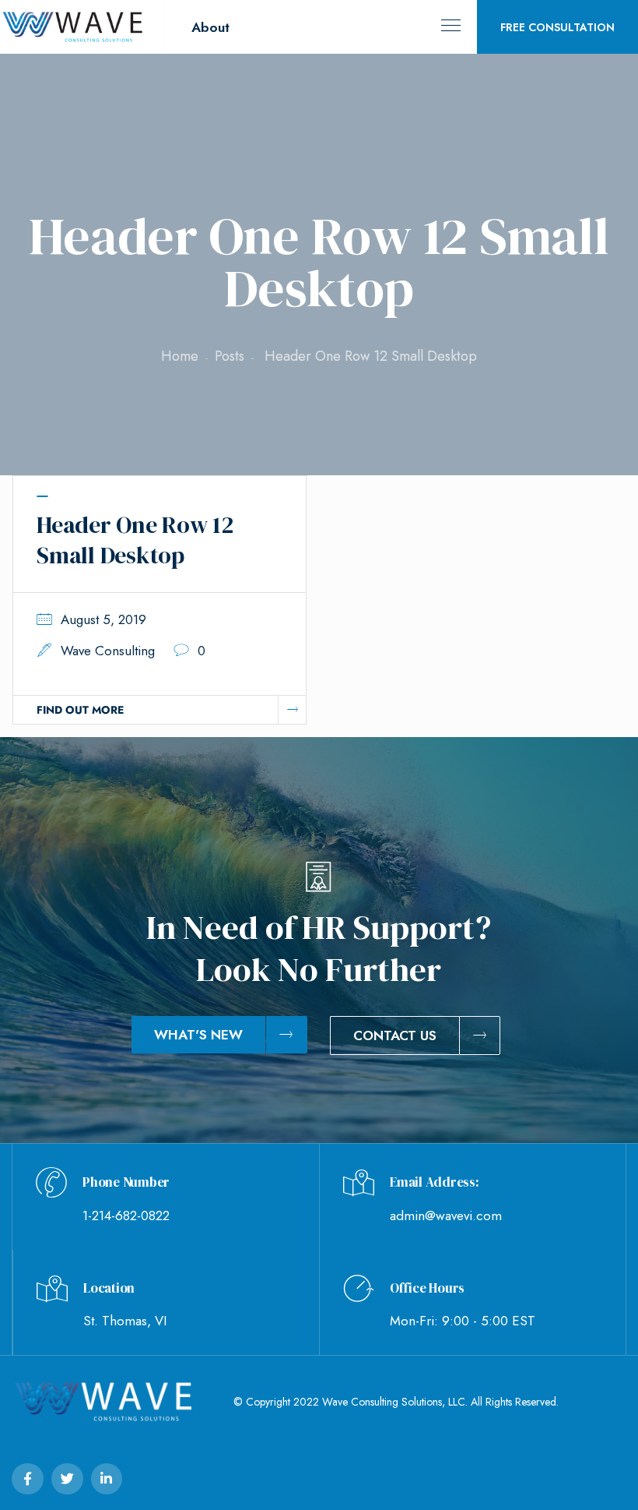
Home (179, 356)
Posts (229, 356)
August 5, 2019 (103, 619)
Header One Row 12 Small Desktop (135, 540)
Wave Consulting (108, 650)
